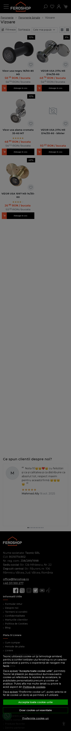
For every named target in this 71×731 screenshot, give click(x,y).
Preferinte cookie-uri (35, 718)
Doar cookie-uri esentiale (35, 710)
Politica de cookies (34, 686)
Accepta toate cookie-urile (35, 702)
